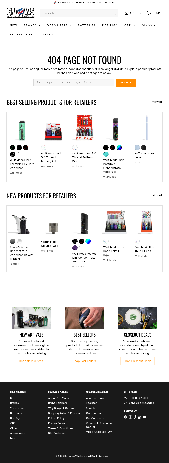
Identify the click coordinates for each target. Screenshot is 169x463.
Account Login (95, 398)
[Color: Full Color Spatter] (119, 147)
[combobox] (79, 13)
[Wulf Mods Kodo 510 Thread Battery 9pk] (53, 141)
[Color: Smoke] (12, 241)
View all (157, 102)
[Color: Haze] (137, 147)
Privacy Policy (56, 423)
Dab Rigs (110, 25)
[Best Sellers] (84, 318)
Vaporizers (58, 25)
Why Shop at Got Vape (62, 408)
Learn (48, 34)
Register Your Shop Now (100, 2)
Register (91, 403)
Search (125, 82)
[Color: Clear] (19, 241)
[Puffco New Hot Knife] (146, 140)
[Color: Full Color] (88, 241)
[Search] (114, 13)
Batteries (87, 25)
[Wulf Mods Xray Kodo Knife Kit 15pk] (115, 235)
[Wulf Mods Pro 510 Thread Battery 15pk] (84, 141)
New (13, 25)
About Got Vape (58, 398)
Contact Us (93, 413)
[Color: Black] (19, 147)
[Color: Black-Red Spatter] (25, 147)
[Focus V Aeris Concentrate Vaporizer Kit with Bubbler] (22, 237)
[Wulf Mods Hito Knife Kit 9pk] (146, 233)
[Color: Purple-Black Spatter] (75, 247)
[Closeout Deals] (137, 318)
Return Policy (56, 418)
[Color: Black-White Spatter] (12, 154)
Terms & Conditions (60, 428)
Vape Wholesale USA (99, 431)
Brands (31, 25)
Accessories (22, 34)
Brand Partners (57, 403)
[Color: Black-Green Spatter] (12, 147)
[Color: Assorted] (43, 147)
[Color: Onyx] (143, 147)
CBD (128, 25)
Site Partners (56, 433)
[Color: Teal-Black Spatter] (106, 154)
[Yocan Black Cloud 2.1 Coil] (53, 231)
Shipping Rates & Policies (64, 413)
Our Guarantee (95, 418)
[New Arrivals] (31, 318)
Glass (147, 25)
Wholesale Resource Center (99, 425)
